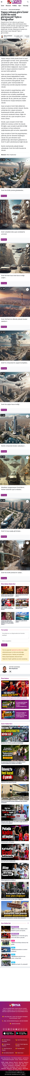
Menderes (3, 1068)
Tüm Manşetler (21, 1048)
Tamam (23, 1074)
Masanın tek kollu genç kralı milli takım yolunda (19, 936)
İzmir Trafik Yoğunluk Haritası (22, 1045)
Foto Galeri (4, 9)
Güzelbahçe (11, 1065)
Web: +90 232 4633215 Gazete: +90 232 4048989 (16, 1021)
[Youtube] (16, 1029)
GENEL (13, 947)
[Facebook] (4, 1029)
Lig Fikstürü (25, 1058)
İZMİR (2, 1062)
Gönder (4, 645)
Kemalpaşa (12, 1067)
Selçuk (10, 1070)
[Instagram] (11, 1029)
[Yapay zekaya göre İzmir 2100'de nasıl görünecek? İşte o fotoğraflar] (15, 47)
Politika (14, 5)
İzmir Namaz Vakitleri (6, 1045)
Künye (16, 1059)
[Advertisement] (15, 984)
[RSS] (26, 1029)
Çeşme (16, 1063)
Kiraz (17, 1067)
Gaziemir (5, 1065)
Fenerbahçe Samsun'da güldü (19, 943)
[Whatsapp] (24, 1029)
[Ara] (27, 2)
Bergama (26, 1062)
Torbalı (17, 1070)
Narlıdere (15, 1068)
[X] (6, 1029)
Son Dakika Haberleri (9, 1052)
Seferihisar (25, 1068)
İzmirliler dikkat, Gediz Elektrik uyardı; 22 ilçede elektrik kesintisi (19, 929)
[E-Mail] (10, 671)
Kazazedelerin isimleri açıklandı (19, 950)
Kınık (20, 1067)
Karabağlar (17, 1065)
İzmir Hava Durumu (22, 1040)
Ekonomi (8, 5)
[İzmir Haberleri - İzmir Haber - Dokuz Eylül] (14, 2)
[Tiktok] (19, 1029)
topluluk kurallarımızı (17, 650)
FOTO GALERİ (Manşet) (14, 9)
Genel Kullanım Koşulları (8, 1059)
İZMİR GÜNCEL (15, 926)
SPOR (13, 940)
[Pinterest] (9, 1029)
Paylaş (4, 196)
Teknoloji (25, 5)
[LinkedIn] (14, 1029)
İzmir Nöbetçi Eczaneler (6, 1040)
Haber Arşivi (20, 1052)
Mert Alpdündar (13, 668)
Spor (19, 5)
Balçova (11, 1062)
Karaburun (24, 1065)
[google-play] (21, 1034)
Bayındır (16, 1062)
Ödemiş (20, 1068)
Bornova (8, 1063)
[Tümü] (28, 923)
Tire (13, 1070)
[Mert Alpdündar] (4, 669)
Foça (26, 1063)
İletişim (21, 1059)
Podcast (26, 1059)
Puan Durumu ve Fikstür (7, 1049)
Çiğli (20, 1063)
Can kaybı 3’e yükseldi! (20, 964)
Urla (20, 1070)
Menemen (9, 1068)
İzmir (2, 5)
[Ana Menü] (1, 2)
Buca (13, 1063)
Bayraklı (21, 1062)
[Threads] (21, 1029)
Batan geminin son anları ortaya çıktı (18, 957)
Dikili (23, 1063)
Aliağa (6, 1062)
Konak (24, 1067)
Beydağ (4, 1063)
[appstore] (8, 1034)
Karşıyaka (6, 1067)
